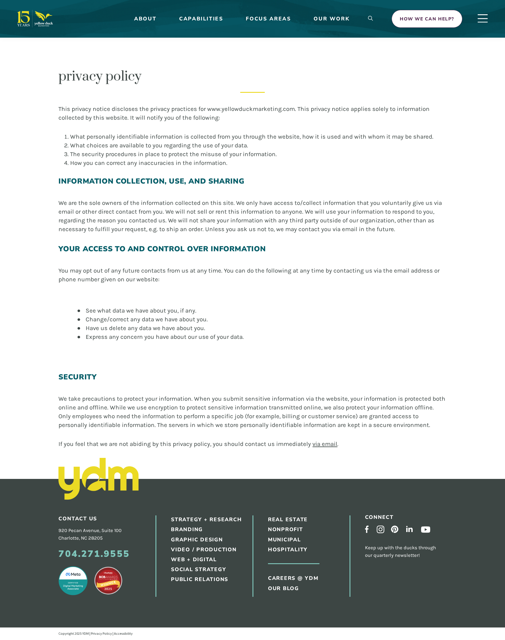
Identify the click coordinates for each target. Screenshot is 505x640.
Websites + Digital (279, 195)
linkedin (409, 529)
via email (324, 443)
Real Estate (270, 261)
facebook (367, 529)
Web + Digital (194, 559)
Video (262, 218)
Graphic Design (275, 161)
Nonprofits (270, 272)
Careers (265, 85)
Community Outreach (283, 184)
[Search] (370, 19)
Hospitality (271, 294)
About (145, 18)
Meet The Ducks (275, 74)
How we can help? (427, 19)
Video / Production (204, 549)
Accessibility (123, 633)
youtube (425, 529)
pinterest (394, 529)
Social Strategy (198, 569)
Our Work (332, 18)
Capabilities (201, 18)
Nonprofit (285, 529)
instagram (380, 529)
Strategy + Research (282, 139)
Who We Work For (279, 97)
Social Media (272, 207)
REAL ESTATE (288, 519)
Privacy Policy (101, 633)
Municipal (268, 283)
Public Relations (277, 173)
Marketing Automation (285, 230)
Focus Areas (268, 18)
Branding (267, 150)
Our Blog (267, 108)
